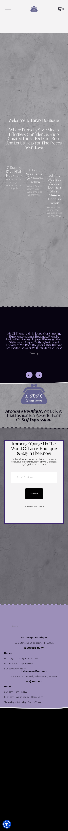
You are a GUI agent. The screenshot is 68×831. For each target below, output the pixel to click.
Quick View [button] (14, 156)
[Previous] (29, 375)
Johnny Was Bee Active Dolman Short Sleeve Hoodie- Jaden (54, 189)
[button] (58, 154)
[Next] (39, 375)
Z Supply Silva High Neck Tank (14, 172)
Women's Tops (13, 179)
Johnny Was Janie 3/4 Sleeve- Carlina (34, 176)
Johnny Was (33, 189)
